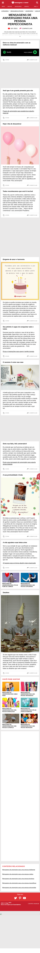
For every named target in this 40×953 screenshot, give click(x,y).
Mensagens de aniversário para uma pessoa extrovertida (19, 887)
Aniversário (29, 11)
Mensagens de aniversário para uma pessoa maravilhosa (19, 883)
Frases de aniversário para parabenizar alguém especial (18, 112)
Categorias (5, 11)
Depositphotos (17, 904)
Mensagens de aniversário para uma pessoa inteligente (18, 869)
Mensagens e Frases (17, 11)
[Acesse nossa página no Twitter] (15, 898)
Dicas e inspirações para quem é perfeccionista (18, 351)
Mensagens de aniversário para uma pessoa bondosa (18, 878)
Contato (30, 903)
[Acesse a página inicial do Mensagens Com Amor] (20, 2)
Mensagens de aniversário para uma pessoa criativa (17, 874)
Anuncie (36, 903)
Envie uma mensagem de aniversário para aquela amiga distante (19, 463)
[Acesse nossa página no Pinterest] (20, 898)
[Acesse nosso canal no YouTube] (24, 898)
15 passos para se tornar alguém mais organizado (19, 563)
